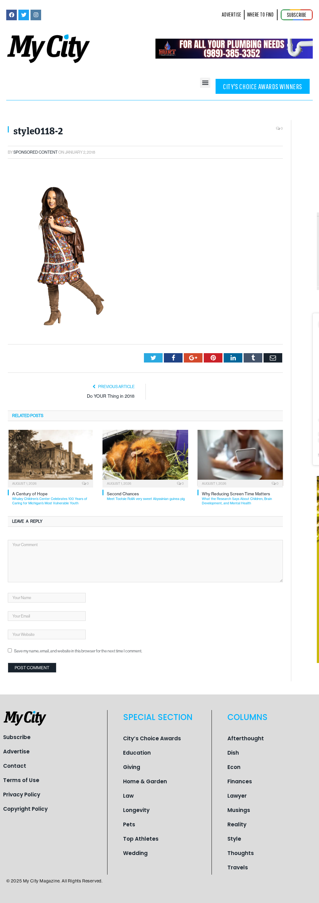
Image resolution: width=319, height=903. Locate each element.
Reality (236, 824)
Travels (237, 867)
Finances (239, 781)
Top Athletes (141, 839)
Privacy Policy (21, 794)
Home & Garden (145, 781)
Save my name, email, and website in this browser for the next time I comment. (78, 651)
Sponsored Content (35, 152)
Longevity (136, 810)
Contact (14, 766)
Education (137, 753)
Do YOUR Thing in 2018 (111, 396)
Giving (131, 767)
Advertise (16, 751)
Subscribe (17, 737)
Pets (129, 824)
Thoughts (240, 853)
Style (234, 839)
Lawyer (237, 796)
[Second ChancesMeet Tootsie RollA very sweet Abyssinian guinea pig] (145, 458)
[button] (205, 83)
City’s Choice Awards (152, 738)
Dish (233, 753)
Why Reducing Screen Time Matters (237, 498)
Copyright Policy (25, 809)
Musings (238, 810)
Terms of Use (21, 780)
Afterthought (245, 738)
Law (128, 796)
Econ (233, 767)
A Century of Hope (49, 498)
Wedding (135, 853)
